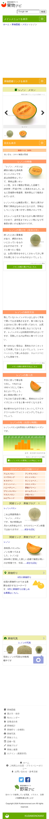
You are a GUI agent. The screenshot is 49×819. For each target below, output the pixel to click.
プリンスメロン (10, 491)
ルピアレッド (9, 498)
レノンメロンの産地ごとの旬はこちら (25, 460)
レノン (28, 498)
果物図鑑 (16, 24)
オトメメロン (30, 477)
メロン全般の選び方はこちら (24, 266)
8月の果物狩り (24, 577)
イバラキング (9, 477)
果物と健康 (12, 749)
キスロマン (8, 480)
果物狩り (13, 572)
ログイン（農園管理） (17, 753)
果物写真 (13, 638)
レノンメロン (10, 508)
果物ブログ (12, 745)
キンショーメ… (31, 480)
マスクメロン (9, 494)
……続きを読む (28, 529)
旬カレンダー (13, 717)
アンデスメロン (31, 473)
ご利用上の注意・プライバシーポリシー (26, 767)
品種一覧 (11, 741)
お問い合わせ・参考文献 (26, 771)
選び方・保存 (13, 713)
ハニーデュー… (10, 487)
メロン (25, 24)
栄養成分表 (12, 721)
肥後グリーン (30, 487)
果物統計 (11, 725)
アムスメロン (9, 473)
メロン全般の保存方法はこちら (24, 366)
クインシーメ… (10, 484)
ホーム (6, 24)
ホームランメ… (31, 491)
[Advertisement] (24, 52)
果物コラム (12, 737)
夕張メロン (29, 494)
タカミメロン (30, 484)
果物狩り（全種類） (16, 729)
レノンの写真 (24, 642)
